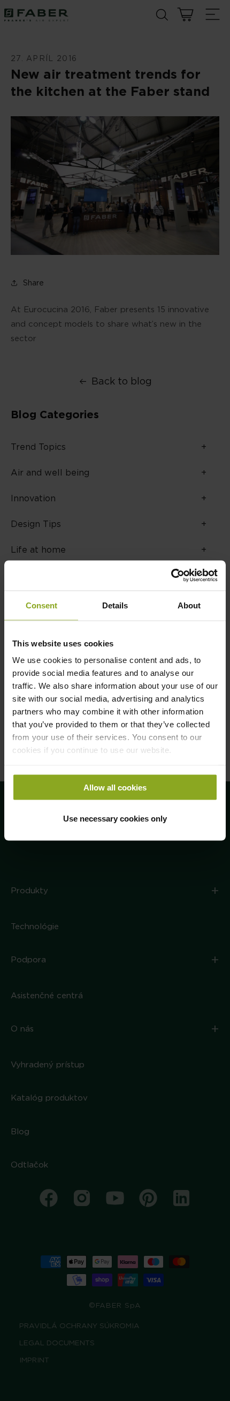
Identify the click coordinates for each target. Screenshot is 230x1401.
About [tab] (189, 604)
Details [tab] (115, 604)
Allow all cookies (115, 787)
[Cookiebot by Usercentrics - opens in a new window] (171, 576)
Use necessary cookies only (115, 818)
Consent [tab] (41, 604)
